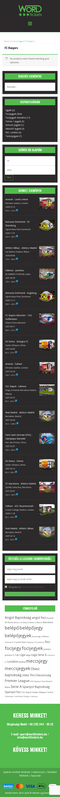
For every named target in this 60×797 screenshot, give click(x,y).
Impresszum (38, 772)
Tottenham (9, 696)
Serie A (16, 686)
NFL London (12, 132)
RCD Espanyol (35, 681)
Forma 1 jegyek (13, 121)
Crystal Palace (20, 642)
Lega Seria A (38, 655)
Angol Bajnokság (18, 617)
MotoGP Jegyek (13, 128)
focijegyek (32, 648)
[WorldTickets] (30, 10)
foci (47, 642)
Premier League (17, 680)
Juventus (47, 649)
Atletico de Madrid (21, 622)
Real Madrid (47, 681)
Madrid (22, 661)
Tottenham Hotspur (22, 696)
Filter (8, 177)
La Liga (20, 655)
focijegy (13, 648)
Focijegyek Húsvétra (16, 117)
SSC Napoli (27, 692)
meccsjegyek (17, 668)
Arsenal (50, 618)
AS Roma (9, 622)
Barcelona (48, 622)
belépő (12, 628)
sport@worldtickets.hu (33, 734)
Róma (7, 687)
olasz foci (28, 675)
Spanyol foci (13, 692)
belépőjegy (31, 628)
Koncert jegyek (13, 124)
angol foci (39, 617)
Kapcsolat (36, 775)
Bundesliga (36, 636)
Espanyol (30, 642)
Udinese (34, 696)
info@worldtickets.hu (30, 737)
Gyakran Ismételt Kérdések (16, 772)
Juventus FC (10, 655)
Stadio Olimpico (39, 692)
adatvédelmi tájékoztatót (33, 587)
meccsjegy (36, 661)
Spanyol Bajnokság (36, 687)
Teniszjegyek (12, 136)
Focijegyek (11, 113)
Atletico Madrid (35, 622)
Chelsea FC (9, 642)
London (12, 661)
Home (6, 41)
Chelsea (45, 636)
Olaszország (43, 675)
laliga (28, 655)
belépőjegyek (18, 635)
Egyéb (9, 110)
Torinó (50, 692)
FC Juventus (39, 642)
